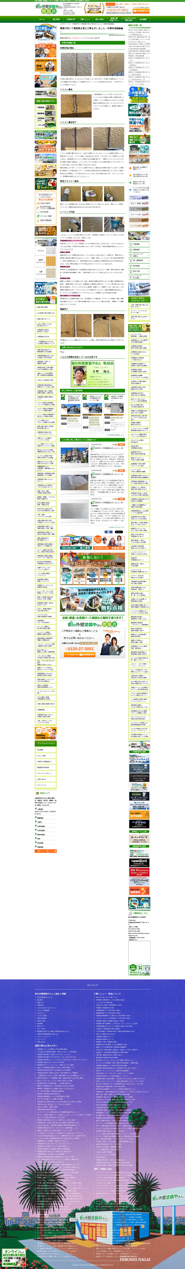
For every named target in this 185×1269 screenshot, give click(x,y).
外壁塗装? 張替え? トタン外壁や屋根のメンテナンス (112, 1076)
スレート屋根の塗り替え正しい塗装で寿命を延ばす (46, 551)
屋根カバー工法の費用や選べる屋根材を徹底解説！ (111, 1047)
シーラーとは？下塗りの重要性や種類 (138, 470)
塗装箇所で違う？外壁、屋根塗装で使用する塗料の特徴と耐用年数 (116, 1230)
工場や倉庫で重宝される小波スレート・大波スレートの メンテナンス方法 (59, 1185)
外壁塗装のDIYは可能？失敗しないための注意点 (139, 517)
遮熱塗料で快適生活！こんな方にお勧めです (109, 1193)
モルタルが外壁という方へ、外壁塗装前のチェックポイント (114, 1251)
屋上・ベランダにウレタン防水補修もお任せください (46, 662)
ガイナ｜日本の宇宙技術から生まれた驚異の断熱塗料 (112, 1206)
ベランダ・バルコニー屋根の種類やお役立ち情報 (46, 645)
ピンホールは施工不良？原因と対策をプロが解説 (45, 456)
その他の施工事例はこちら (115, 435)
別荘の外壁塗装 (101, 1157)
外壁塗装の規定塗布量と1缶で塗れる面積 (139, 582)
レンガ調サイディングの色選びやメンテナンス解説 (46, 445)
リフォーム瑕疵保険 (43, 1010)
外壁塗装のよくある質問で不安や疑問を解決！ (139, 341)
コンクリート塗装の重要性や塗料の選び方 (44, 633)
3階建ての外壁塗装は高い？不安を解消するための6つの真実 (55, 1086)
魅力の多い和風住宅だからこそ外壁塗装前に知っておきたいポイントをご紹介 (119, 1084)
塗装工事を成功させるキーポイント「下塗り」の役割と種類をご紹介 (117, 1246)
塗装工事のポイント (43, 319)
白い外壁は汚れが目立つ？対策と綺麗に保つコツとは (139, 682)
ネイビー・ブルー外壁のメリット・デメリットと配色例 (54, 1233)
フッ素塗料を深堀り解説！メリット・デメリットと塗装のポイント (57, 1248)
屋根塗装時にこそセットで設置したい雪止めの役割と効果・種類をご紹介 (118, 1112)
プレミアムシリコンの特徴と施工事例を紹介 (138, 718)
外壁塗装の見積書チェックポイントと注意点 (139, 376)
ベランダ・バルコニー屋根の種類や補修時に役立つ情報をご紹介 (56, 1191)
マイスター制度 (42, 1015)
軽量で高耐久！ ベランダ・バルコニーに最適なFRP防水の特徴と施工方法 (59, 1196)
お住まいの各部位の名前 (45, 380)
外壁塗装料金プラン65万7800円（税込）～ (109, 1010)
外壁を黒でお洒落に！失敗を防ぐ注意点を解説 (139, 676)
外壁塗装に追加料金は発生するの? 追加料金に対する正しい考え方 (116, 1068)
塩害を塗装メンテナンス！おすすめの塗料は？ (46, 680)
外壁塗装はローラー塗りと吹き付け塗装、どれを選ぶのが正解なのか (58, 1167)
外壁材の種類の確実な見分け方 (136, 423)
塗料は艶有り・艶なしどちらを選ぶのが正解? (138, 541)
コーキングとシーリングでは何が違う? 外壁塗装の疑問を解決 (56, 1170)
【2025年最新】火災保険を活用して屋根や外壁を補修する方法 (115, 1031)
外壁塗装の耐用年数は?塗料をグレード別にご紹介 (46, 386)
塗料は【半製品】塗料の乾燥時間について (45, 686)
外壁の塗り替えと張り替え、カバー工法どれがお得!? (139, 417)
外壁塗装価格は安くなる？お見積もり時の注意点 (46, 356)
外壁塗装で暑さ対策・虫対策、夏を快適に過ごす (111, 1160)
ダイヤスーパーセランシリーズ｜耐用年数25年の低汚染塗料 (114, 1185)
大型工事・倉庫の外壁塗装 (104, 1152)
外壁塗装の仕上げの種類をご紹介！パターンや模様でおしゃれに (56, 1256)
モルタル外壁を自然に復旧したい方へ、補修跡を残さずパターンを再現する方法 (61, 1136)
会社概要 (143, 19)
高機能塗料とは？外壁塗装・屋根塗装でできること (46, 468)
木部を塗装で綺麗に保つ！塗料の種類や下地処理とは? (140, 606)
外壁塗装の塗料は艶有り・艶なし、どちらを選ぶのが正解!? (114, 1235)
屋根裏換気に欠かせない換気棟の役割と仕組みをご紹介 (54, 1204)
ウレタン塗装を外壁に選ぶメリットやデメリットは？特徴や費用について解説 (119, 1219)
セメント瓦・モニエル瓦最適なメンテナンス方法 (45, 592)
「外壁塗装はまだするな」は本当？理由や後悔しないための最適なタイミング (60, 1075)
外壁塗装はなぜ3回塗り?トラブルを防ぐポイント (45, 486)
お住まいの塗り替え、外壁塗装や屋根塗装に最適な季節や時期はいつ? (58, 1125)
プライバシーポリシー (44, 773)
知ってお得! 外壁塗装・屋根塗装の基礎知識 (50, 1091)
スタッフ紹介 (41, 755)
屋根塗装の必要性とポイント (105, 1039)
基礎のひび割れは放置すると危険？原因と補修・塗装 (53, 1222)
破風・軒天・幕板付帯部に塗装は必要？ (44, 492)
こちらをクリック (77, 38)
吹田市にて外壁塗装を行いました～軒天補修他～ (139, 69)
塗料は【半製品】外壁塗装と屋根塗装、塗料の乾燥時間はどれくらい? (58, 1164)
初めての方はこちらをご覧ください (107, 997)
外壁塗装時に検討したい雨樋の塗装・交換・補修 (45, 527)
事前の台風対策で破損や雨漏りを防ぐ (137, 629)
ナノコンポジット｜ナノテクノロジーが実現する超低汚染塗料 (115, 1196)
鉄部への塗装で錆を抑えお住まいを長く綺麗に (45, 598)
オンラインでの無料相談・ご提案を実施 (139, 335)
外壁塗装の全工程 (43, 336)
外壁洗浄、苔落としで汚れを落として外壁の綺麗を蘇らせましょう (116, 1141)
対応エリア (40, 1026)
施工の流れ (99, 19)
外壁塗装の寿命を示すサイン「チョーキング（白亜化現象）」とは (57, 1128)
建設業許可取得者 (43, 767)
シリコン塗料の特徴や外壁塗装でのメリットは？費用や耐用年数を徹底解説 (119, 1214)
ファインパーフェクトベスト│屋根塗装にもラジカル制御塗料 (114, 1175)
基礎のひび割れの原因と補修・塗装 (137, 641)
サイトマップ (41, 785)
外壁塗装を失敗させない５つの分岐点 (139, 353)
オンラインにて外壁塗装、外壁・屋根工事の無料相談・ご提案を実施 (117, 1063)
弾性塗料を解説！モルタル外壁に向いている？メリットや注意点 (56, 1251)
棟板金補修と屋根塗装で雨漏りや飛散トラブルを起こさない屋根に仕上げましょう (62, 1188)
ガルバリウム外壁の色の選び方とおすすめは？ (51, 1117)
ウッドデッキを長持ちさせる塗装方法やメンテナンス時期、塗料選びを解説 (119, 1128)
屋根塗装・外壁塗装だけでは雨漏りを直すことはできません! (55, 1088)
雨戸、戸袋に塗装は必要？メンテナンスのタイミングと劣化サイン (116, 1139)
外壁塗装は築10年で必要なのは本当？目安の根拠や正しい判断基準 (57, 1073)
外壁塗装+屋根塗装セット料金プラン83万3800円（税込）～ (114, 1015)
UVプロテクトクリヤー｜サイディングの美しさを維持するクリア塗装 (117, 1201)
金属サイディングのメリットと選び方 (43, 568)
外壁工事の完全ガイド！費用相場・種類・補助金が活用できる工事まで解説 (60, 1078)
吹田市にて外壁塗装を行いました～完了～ (139, 59)
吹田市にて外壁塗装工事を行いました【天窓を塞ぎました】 (139, 78)
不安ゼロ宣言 (41, 1021)
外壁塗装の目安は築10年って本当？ (43, 331)
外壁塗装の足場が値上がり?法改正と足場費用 (140, 500)
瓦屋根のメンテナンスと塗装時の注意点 (45, 586)
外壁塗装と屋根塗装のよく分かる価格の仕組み (110, 1000)
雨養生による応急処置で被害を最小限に (139, 635)
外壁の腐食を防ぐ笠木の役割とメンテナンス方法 (46, 521)
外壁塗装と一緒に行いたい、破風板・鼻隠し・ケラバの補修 (114, 1097)
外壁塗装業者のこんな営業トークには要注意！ (139, 512)
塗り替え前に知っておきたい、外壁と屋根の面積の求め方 (54, 1175)
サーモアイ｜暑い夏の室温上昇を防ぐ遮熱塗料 (110, 1177)
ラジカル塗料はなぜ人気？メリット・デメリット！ (139, 729)
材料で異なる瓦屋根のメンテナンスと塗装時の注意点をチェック (115, 1089)
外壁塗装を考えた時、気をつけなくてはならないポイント (54, 1143)
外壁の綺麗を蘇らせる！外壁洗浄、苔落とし (139, 588)
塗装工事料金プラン (114, 19)
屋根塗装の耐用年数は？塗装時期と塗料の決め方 (139, 653)
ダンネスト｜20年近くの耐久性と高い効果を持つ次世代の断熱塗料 (116, 1204)
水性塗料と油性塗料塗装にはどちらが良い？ (139, 547)
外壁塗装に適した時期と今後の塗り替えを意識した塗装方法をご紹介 (58, 1122)
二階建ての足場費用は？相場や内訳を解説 (139, 506)
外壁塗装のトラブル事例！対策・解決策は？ (139, 647)
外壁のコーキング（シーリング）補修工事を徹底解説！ (113, 1070)
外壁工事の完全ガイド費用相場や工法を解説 (44, 351)
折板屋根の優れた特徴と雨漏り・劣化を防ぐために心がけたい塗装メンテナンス (120, 1078)
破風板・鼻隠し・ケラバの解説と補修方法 (46, 498)
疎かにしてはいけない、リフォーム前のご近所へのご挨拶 (54, 1080)
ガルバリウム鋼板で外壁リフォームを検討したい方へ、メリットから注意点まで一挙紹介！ (64, 1115)
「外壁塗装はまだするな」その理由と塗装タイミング (46, 342)
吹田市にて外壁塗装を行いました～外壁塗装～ (139, 64)
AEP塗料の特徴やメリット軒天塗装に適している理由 (139, 735)
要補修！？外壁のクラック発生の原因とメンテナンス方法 (54, 1130)
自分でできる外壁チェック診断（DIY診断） (50, 1099)
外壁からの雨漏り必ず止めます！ (106, 1034)
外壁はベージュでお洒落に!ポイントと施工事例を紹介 (140, 688)
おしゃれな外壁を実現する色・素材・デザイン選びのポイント (56, 1230)
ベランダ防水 (46, 125)
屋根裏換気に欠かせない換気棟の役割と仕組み (45, 674)
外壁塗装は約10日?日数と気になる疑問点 (138, 394)
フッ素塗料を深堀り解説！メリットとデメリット (139, 700)
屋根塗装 (46, 113)
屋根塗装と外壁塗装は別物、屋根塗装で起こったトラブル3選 (55, 1157)
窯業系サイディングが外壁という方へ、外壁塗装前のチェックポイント (117, 1254)
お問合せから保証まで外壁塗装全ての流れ (109, 1005)
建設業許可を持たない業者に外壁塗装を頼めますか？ (53, 1031)
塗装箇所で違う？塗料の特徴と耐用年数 (138, 453)
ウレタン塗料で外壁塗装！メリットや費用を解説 (46, 409)
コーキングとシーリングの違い (46, 692)
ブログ (69, 24)
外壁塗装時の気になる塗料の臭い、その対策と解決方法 (54, 1083)
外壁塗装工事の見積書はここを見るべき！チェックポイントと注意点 (117, 1023)
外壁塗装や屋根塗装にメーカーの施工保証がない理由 (139, 482)
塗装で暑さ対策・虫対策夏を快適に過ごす (45, 427)
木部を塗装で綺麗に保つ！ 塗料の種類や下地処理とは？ (54, 1209)
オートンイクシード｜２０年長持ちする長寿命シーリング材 (114, 1212)
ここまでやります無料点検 (129, 19)
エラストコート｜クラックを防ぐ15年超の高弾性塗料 (112, 1199)
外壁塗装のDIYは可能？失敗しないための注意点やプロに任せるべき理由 (59, 1101)
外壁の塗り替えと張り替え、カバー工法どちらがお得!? (54, 1104)
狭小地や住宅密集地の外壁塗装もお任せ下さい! (45, 562)
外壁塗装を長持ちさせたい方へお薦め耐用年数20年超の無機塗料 (115, 1240)
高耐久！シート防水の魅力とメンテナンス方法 (45, 668)
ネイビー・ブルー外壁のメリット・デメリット (139, 665)
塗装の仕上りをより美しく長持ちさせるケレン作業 (46, 462)
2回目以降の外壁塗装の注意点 (137, 447)
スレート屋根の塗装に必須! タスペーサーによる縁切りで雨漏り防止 (57, 1159)
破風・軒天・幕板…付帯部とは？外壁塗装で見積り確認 (113, 1094)
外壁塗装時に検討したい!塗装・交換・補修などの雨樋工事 (114, 1110)
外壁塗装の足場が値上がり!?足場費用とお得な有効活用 (113, 1162)
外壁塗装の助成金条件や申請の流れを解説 (139, 347)
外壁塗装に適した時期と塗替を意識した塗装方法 (45, 392)
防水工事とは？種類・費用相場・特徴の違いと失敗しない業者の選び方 (58, 1193)
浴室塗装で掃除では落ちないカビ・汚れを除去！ (111, 1131)
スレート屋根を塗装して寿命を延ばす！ (108, 1149)
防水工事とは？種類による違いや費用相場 (46, 651)
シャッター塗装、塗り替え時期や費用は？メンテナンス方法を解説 (116, 1133)
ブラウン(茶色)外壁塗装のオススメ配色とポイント (139, 694)
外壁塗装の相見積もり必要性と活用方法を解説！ (139, 364)
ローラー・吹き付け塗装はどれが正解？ (137, 576)
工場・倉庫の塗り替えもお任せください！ (139, 306)
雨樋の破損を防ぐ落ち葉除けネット (43, 539)
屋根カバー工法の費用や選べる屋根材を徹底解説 (45, 374)
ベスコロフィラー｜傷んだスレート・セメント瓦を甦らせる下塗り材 (117, 1183)
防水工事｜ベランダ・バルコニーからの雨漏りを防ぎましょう (115, 1060)
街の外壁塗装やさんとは (44, 997)
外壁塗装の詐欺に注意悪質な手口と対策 (138, 388)
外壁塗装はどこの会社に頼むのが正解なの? (50, 1162)
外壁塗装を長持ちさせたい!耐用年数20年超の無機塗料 (140, 476)
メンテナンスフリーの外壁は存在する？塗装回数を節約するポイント (58, 1112)
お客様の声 (70, 19)
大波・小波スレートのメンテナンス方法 (44, 721)
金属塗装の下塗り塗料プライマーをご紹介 (138, 464)
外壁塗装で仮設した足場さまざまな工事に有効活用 (139, 494)
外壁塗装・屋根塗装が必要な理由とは (48, 1094)
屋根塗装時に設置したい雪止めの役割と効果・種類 (46, 533)
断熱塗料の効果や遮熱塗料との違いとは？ (139, 618)
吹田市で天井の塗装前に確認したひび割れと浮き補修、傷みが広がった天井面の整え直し (139, 32)
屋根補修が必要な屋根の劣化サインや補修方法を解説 (112, 1118)
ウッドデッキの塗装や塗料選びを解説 (44, 615)
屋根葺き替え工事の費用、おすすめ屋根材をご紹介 (111, 1044)
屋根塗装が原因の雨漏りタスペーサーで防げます (45, 557)
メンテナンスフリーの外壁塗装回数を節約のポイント (139, 429)
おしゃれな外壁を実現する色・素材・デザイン (139, 659)
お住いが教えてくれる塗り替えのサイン (44, 325)
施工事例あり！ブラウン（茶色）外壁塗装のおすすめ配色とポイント (58, 1246)
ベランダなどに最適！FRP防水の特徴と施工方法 (46, 657)
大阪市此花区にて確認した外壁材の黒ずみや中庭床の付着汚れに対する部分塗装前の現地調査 (139, 46)
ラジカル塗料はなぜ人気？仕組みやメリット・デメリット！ (55, 1254)
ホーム (42, 19)
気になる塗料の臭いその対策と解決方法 (137, 406)
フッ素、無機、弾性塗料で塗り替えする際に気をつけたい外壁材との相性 (59, 1183)
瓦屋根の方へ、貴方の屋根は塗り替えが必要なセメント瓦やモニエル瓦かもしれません (122, 1091)
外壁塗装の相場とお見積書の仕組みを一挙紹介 (110, 1021)
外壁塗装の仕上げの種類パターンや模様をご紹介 (139, 712)
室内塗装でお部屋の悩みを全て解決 (107, 1057)
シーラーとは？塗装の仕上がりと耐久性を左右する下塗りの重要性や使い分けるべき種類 (123, 1243)
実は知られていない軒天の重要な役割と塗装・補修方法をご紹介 (115, 1099)
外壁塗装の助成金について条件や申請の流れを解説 (111, 1065)
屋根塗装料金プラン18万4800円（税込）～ (109, 1013)
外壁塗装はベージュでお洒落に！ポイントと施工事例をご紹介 (56, 1243)
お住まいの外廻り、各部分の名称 (47, 1107)
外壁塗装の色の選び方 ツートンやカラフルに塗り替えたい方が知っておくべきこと (62, 1059)
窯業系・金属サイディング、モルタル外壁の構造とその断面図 (56, 1177)
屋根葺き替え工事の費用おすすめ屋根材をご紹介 (45, 368)
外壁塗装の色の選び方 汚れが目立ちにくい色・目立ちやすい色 (56, 1057)
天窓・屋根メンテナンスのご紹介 (44, 515)
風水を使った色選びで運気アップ (140, 168)
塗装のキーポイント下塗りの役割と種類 (137, 459)
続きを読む (117, 466)
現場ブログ (40, 1002)
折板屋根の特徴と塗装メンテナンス (43, 580)
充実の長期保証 (42, 1018)
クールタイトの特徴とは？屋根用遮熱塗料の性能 (139, 724)
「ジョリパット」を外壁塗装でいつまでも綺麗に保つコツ (54, 1180)
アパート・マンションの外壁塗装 (106, 1154)
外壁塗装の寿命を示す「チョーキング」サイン (45, 433)
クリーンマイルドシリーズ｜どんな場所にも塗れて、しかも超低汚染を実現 (119, 1209)
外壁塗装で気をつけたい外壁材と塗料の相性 (45, 715)
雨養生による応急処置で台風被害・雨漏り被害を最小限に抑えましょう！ (59, 1219)
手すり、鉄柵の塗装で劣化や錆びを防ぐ (44, 610)
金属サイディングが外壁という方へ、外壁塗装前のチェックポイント (117, 1256)
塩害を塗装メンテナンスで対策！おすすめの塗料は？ (53, 1206)
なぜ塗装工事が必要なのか (46, 313)
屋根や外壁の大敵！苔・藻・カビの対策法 (138, 594)
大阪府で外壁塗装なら (44, 761)
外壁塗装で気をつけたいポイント (45, 480)
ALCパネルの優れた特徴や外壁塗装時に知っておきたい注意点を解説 (58, 1172)
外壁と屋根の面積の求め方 (46, 704)
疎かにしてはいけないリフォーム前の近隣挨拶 (139, 400)
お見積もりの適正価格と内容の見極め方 (139, 382)
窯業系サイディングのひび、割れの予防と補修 (139, 529)
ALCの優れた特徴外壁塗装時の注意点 (43, 698)
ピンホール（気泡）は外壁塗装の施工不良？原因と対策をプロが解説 (58, 1138)
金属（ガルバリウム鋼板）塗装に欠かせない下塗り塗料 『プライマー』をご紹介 (120, 1248)
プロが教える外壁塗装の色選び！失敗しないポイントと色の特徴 (56, 1052)
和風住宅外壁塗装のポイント (137, 559)
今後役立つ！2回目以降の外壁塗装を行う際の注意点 (112, 1052)
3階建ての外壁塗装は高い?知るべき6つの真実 (139, 412)
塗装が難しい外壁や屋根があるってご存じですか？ (139, 523)
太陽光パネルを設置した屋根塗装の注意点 (139, 600)
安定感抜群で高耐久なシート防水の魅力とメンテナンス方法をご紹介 (58, 1201)
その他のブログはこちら (116, 527)
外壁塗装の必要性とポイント (105, 1036)
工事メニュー (85, 19)
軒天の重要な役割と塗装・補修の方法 (43, 504)
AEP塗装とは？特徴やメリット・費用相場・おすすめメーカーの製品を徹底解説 (120, 1225)
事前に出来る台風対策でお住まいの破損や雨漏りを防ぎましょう (56, 1217)
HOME (62, 24)
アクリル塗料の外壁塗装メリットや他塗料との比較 (46, 404)
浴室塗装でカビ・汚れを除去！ (43, 621)
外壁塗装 (46, 107)
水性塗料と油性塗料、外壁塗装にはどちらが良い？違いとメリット (116, 1238)
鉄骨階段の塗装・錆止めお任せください (45, 604)
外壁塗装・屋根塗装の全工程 (105, 1008)
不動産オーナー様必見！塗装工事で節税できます (139, 488)
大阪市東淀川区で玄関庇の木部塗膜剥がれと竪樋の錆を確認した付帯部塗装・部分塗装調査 (139, 53)
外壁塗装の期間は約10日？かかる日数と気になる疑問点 (54, 1070)
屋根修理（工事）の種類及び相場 (43, 362)
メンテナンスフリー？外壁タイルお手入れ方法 (139, 553)
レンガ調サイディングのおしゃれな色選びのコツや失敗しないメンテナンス (60, 1133)
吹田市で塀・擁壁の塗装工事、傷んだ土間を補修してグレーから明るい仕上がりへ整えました (139, 39)
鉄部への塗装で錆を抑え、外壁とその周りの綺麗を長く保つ (114, 1120)
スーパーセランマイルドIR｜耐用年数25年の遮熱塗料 (112, 1180)
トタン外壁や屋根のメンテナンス (43, 574)
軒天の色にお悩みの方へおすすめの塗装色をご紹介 (46, 509)
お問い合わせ (41, 779)
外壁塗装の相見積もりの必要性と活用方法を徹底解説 (53, 1149)
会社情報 (40, 1023)
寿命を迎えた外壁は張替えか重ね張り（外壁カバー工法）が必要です (117, 1050)
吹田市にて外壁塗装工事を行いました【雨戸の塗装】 (139, 73)
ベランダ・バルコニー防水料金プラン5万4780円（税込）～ (114, 1018)
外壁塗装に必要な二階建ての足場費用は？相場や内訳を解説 (114, 1165)
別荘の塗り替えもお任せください (139, 317)
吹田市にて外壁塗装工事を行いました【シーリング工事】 (139, 83)
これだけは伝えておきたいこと (46, 1008)
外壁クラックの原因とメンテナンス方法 (44, 439)
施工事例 (56, 19)
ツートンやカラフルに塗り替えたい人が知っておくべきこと (141, 190)
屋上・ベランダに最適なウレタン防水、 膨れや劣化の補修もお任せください (60, 1199)
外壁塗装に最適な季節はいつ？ (45, 398)
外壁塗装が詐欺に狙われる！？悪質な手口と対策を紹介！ (54, 1151)
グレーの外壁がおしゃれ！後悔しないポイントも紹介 (139, 671)
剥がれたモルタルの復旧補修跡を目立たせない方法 (46, 451)
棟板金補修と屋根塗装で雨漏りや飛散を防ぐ (45, 639)
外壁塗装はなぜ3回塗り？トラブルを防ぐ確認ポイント (53, 1146)
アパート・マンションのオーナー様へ (139, 311)
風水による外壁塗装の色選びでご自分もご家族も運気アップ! (55, 1067)
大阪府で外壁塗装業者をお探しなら (48, 1034)
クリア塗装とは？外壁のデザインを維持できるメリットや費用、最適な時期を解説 (121, 1222)
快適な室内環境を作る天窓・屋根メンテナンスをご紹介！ (113, 1105)
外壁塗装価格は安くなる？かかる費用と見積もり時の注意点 (114, 1026)
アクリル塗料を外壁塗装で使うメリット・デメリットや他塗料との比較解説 (119, 1217)
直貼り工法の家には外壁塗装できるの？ (137, 535)
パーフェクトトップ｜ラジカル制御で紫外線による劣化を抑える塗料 (117, 1172)
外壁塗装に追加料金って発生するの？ (137, 359)
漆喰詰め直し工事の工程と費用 (137, 565)
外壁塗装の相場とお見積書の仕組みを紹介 (139, 370)
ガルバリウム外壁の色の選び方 (137, 441)
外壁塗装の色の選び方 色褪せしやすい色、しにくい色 (53, 1054)
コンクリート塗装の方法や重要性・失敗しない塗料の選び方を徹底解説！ (118, 1136)
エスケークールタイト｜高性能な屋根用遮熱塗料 (111, 1191)
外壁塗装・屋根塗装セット (46, 119)
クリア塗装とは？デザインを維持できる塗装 (46, 421)
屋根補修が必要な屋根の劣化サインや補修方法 (45, 545)
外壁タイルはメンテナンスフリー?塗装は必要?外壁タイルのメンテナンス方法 (120, 1081)
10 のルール (41, 1013)
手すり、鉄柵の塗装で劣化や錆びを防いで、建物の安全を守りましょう (117, 1126)
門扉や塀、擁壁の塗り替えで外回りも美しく (109, 1055)
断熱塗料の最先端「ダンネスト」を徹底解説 (139, 623)
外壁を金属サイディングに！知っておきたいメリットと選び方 (115, 1073)
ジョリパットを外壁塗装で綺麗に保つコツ (139, 570)
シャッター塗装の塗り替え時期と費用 (43, 627)
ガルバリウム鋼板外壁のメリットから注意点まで (139, 435)
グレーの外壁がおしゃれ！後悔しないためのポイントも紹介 (55, 1235)
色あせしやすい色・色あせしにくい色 (139, 183)
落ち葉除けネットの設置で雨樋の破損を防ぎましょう (112, 1115)
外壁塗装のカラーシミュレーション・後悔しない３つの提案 (55, 1065)
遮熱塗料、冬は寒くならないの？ (106, 1227)
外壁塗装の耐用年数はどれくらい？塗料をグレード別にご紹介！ (56, 1120)
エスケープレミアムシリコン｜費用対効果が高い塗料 (112, 1188)
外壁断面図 (41, 710)
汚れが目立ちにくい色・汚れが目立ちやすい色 (141, 175)
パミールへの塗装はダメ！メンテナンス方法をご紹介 (139, 612)
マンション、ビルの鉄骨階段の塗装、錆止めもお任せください (115, 1123)
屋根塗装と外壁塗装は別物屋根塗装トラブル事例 (46, 474)
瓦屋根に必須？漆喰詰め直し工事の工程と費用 (110, 1086)
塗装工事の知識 (42, 307)
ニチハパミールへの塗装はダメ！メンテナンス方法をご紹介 (55, 1212)
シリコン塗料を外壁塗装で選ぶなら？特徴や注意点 (46, 415)
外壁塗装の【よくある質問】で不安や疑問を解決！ (52, 1049)
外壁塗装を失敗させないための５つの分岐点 (50, 1062)
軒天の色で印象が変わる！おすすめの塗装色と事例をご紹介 (114, 1102)
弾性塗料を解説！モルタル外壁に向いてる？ (139, 706)
